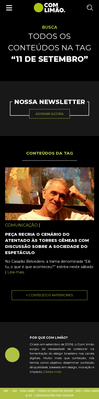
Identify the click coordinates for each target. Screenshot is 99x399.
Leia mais (15, 272)
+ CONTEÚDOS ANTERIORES (49, 295)
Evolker (68, 395)
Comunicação (21, 225)
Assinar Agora (49, 114)
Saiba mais (53, 372)
